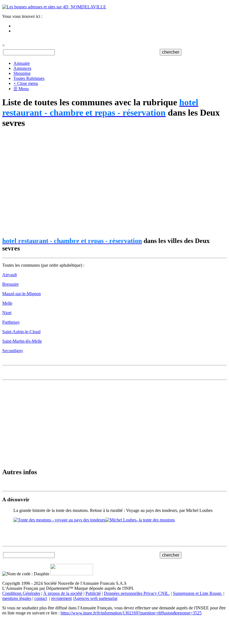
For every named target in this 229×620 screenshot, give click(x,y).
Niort (6, 312)
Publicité (93, 593)
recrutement (61, 598)
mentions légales (16, 598)
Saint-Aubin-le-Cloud (21, 331)
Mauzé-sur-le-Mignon (21, 293)
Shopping (21, 73)
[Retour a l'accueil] (54, 6)
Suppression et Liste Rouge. (197, 593)
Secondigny (12, 350)
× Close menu (25, 83)
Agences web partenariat (95, 598)
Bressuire (10, 284)
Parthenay (11, 322)
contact (40, 598)
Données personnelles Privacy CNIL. (137, 593)
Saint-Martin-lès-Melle (22, 341)
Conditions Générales (21, 593)
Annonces (22, 68)
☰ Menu (21, 88)
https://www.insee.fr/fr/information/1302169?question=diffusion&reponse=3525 (131, 613)
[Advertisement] (114, 183)
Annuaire (21, 63)
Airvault (9, 274)
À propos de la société (62, 593)
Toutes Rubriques (28, 78)
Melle (7, 303)
